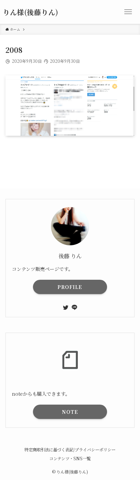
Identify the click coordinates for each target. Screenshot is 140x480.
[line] (74, 307)
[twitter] (65, 307)
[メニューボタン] (128, 12)
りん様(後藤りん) (30, 12)
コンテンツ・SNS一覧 (70, 458)
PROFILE (69, 286)
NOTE (70, 411)
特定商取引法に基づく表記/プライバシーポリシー (70, 450)
